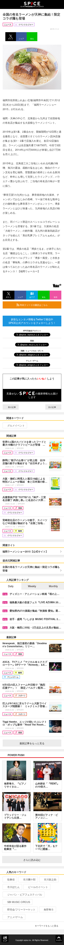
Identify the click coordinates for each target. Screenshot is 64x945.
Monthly (53, 586)
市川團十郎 (29, 879)
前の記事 (11, 407)
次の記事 (52, 407)
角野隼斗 (49, 909)
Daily (11, 586)
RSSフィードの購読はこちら (33, 304)
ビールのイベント (38, 887)
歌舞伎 (11, 879)
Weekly (32, 586)
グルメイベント (16, 425)
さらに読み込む (32, 860)
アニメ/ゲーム (15, 917)
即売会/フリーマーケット (21, 909)
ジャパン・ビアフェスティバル (24, 894)
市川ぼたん (13, 887)
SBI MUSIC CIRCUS (18, 902)
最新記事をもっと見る (32, 743)
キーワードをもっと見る (46, 925)
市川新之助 (50, 879)
